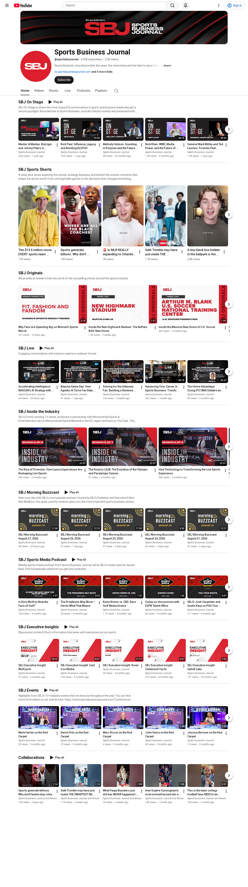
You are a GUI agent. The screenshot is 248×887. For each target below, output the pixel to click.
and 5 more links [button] (102, 71)
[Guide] (7, 5)
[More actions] (57, 145)
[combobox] (115, 5)
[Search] (172, 5)
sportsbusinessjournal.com (74, 71)
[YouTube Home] (23, 5)
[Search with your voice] (185, 5)
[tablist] (124, 90)
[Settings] (218, 5)
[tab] (25, 90)
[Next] (229, 129)
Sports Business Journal (31, 152)
